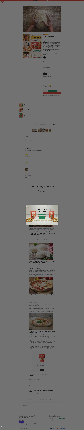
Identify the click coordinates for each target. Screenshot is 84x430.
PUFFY (42, 214)
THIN (42, 216)
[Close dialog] (26, 205)
